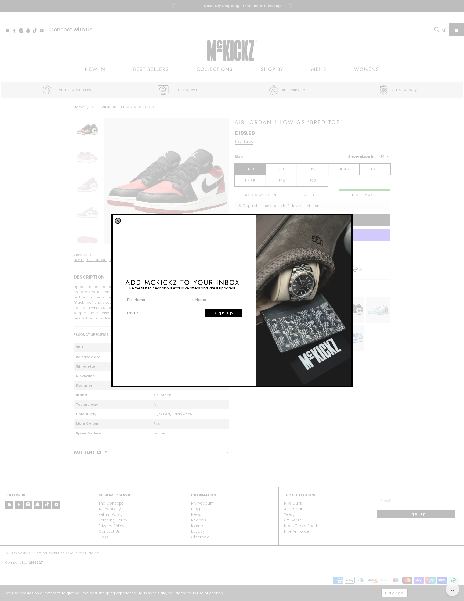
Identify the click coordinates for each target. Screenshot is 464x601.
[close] (118, 221)
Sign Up (223, 313)
